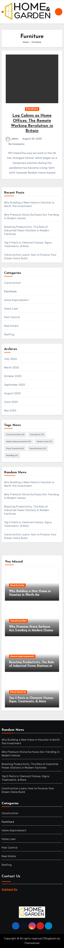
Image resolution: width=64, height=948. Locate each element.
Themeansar (31, 943)
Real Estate (11, 325)
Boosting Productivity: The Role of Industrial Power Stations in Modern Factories (26, 230)
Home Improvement (16, 300)
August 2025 (12, 393)
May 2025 (10, 410)
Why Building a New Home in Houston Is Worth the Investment (30, 595)
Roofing (9, 334)
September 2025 (14, 384)
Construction (12, 282)
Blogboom (50, 938)
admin (14, 138)
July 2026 (10, 359)
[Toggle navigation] (3, 12)
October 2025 (12, 376)
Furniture (32, 109)
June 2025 (11, 402)
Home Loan (11, 308)
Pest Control (12, 317)
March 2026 (11, 367)
